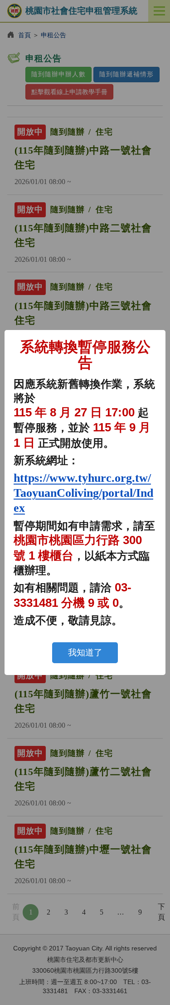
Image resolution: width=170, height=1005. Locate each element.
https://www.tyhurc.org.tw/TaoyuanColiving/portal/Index (83, 493)
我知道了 (85, 652)
